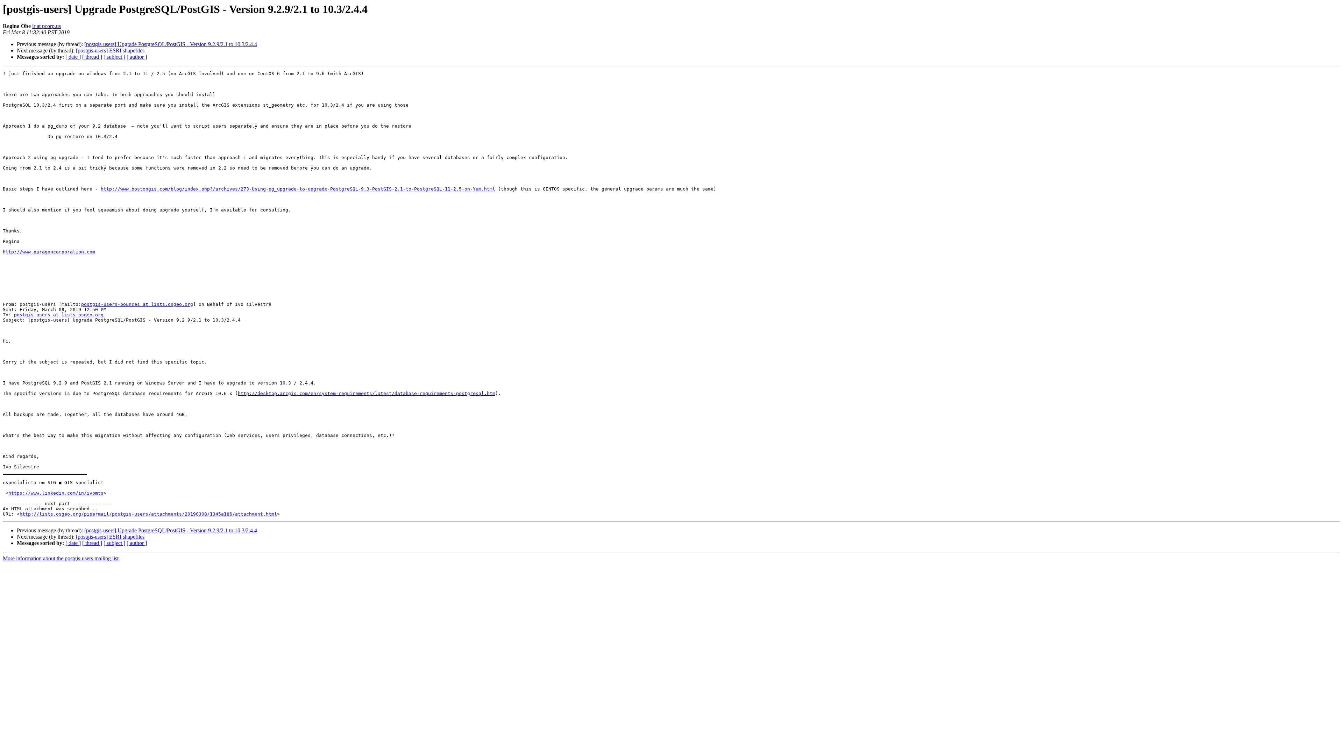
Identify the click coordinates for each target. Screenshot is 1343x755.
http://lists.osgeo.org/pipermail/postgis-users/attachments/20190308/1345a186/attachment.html (148, 514)
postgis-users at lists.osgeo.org (59, 314)
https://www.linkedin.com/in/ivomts (56, 493)
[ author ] (137, 57)
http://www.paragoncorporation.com (49, 251)
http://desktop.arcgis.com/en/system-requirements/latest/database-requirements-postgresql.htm (366, 393)
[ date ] (73, 57)
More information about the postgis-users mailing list (61, 558)
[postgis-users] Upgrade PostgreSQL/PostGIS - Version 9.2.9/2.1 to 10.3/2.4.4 (170, 44)
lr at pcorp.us (46, 26)
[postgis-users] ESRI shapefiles (110, 50)
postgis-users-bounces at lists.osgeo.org (137, 304)
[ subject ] (114, 57)
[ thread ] (92, 57)
